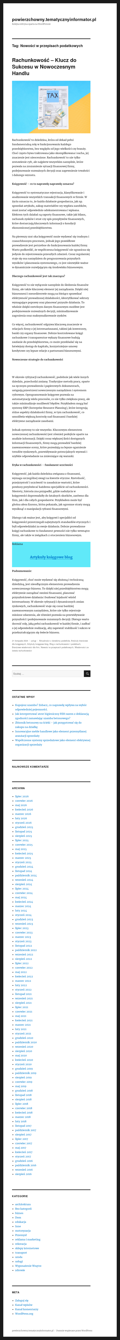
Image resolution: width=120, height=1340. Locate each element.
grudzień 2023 (24, 919)
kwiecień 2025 (24, 853)
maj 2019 (20, 1086)
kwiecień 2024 (24, 901)
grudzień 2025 (24, 827)
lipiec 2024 (22, 888)
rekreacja (21, 1243)
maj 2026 (21, 805)
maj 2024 (21, 897)
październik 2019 (25, 1073)
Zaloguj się (21, 1300)
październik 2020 (26, 1042)
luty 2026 (21, 818)
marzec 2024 (23, 906)
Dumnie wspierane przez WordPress (74, 1330)
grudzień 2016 (24, 1160)
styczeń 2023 (23, 941)
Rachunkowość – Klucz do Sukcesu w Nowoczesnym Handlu (44, 66)
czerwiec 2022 (24, 967)
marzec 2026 (23, 813)
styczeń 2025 (23, 862)
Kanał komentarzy (26, 1309)
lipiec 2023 (21, 928)
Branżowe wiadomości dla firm (26, 647)
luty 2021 (20, 1029)
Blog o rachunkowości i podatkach (65, 643)
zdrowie (20, 1270)
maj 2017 (20, 1147)
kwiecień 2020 (24, 1059)
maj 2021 (20, 1016)
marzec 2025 (23, 857)
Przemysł (21, 1235)
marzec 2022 (23, 980)
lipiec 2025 (22, 840)
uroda (18, 1257)
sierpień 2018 (23, 1099)
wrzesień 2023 (24, 923)
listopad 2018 (23, 1095)
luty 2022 (21, 985)
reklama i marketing (27, 1239)
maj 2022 (21, 972)
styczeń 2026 (23, 822)
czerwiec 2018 (23, 1108)
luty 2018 (20, 1121)
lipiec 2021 (21, 1007)
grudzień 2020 (24, 1037)
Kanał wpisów (23, 1304)
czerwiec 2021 (23, 1011)
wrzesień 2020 (24, 1046)
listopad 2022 (23, 945)
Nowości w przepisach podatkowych (57, 647)
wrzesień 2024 (24, 879)
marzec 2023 (23, 936)
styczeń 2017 (23, 1156)
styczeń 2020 (23, 1064)
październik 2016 (25, 1165)
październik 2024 (26, 875)
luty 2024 (21, 910)
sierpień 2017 (23, 1134)
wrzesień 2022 (24, 954)
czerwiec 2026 (24, 800)
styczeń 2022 (23, 989)
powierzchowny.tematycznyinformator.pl (54, 19)
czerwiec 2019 (23, 1081)
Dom (18, 1217)
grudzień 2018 (24, 1090)
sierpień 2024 (23, 884)
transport (21, 1252)
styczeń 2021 (23, 1033)
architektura (23, 1204)
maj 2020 (21, 1055)
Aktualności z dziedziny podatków (54, 640)
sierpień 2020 (23, 1051)
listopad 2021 (23, 994)
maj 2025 (21, 849)
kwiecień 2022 (24, 976)
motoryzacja (23, 1230)
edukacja (20, 1221)
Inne (18, 1226)
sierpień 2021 (23, 1002)
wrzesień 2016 (24, 1169)
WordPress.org (24, 1313)
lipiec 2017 (21, 1138)
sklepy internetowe (27, 1248)
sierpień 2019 (23, 1077)
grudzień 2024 (24, 866)
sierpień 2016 (23, 1174)
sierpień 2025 (23, 835)
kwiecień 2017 (23, 1152)
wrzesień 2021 (24, 998)
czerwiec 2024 (24, 893)
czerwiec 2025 (24, 844)
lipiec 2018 (21, 1103)
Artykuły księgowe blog (51, 557)
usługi (33, 640)
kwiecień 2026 (24, 809)
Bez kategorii (23, 1208)
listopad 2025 (23, 831)
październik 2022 (26, 950)
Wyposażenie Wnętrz (28, 1265)
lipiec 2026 (22, 796)
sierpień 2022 (23, 958)
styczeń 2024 (23, 914)
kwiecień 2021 (23, 1020)
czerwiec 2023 (23, 932)
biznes (19, 1213)
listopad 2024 (23, 871)
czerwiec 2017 (23, 1143)
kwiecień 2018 (23, 1112)
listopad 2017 (23, 1125)
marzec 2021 (23, 1024)
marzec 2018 (23, 1117)
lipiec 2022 (22, 963)
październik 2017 (25, 1130)
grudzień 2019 (24, 1068)
